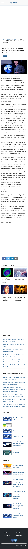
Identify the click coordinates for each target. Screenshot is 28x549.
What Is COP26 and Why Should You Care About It (13, 345)
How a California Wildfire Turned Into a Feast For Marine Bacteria (14, 400)
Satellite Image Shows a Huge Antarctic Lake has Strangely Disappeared (14, 383)
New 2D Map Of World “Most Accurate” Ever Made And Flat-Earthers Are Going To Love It (14, 395)
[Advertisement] (14, 22)
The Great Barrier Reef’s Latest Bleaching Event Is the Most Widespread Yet (13, 360)
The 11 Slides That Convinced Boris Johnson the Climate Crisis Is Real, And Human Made (14, 405)
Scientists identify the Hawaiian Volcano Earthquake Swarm (13, 350)
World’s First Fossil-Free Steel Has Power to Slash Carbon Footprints (14, 355)
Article (4, 56)
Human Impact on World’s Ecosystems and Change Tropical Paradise (14, 378)
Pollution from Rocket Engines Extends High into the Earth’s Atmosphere (14, 365)
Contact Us (7, 535)
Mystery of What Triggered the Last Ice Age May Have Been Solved (13, 340)
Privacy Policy (19, 535)
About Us (6, 532)
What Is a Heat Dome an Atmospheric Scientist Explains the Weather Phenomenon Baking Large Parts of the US (14, 389)
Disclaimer (19, 532)
